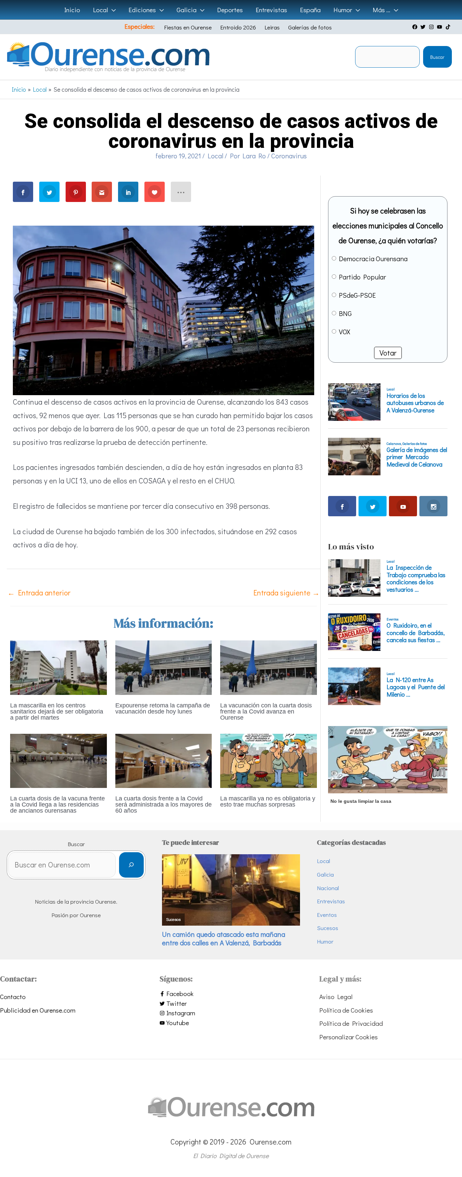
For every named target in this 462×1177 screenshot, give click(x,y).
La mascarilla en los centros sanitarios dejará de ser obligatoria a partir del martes (56, 711)
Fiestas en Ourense (188, 27)
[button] (112, 10)
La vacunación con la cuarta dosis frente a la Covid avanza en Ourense (266, 711)
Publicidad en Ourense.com (37, 1010)
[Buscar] (131, 865)
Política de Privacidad (351, 1023)
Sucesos (327, 928)
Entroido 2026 (238, 27)
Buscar (437, 57)
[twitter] (423, 26)
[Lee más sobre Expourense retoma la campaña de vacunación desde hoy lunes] (163, 666)
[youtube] (440, 26)
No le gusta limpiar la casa (360, 801)
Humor (325, 941)
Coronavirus (289, 155)
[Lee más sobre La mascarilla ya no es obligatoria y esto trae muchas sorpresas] (268, 760)
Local (215, 155)
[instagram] (432, 26)
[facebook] (415, 26)
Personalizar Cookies (348, 1037)
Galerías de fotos (310, 27)
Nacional (328, 888)
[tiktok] (448, 26)
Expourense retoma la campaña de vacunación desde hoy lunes (162, 708)
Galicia (325, 874)
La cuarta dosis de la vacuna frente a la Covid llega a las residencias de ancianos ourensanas (57, 804)
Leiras (272, 27)
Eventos (327, 915)
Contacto (13, 996)
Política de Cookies (346, 1010)
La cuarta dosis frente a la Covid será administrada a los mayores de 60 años (163, 804)
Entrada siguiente (286, 592)
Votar (387, 353)
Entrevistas (331, 901)
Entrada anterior (38, 592)
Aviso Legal (335, 996)
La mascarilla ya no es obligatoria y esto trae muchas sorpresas (267, 801)
